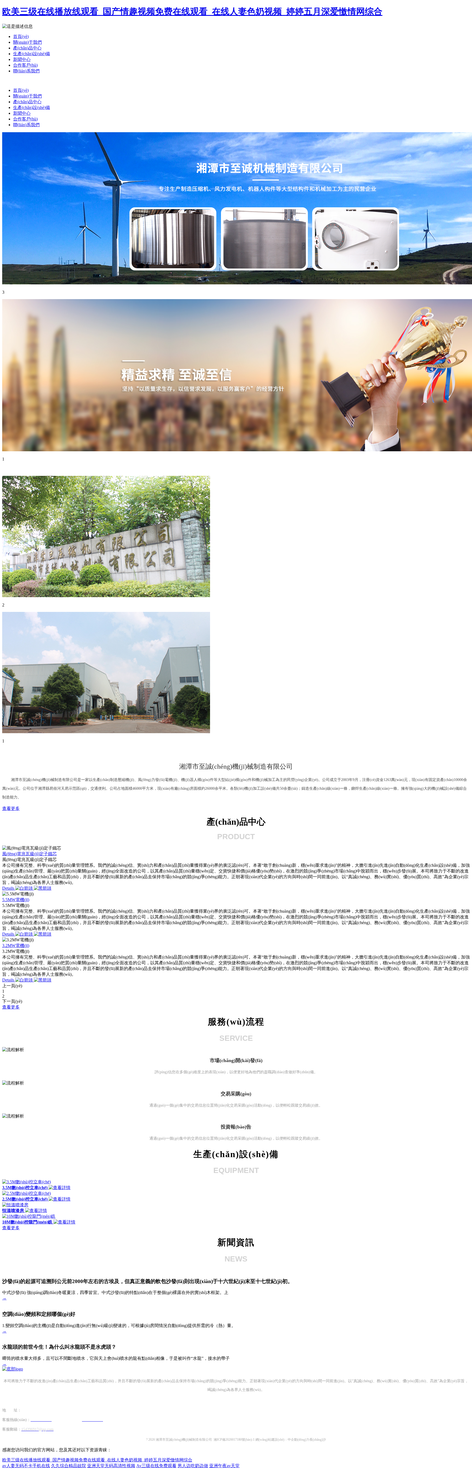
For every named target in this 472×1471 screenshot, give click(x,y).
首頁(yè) (21, 36)
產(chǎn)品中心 (27, 48)
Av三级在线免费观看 (156, 1465)
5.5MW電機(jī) (15, 899)
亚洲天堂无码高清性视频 (111, 1465)
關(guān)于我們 (27, 42)
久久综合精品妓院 (68, 1465)
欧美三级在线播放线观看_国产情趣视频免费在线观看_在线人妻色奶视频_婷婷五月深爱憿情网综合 (192, 11)
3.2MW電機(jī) (15, 945)
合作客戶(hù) (25, 65)
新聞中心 (22, 59)
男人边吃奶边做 (193, 1465)
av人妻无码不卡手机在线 (26, 1465)
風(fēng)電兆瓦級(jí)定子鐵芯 (29, 853)
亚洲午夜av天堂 (224, 1465)
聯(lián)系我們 (26, 71)
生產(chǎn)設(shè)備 (31, 53)
